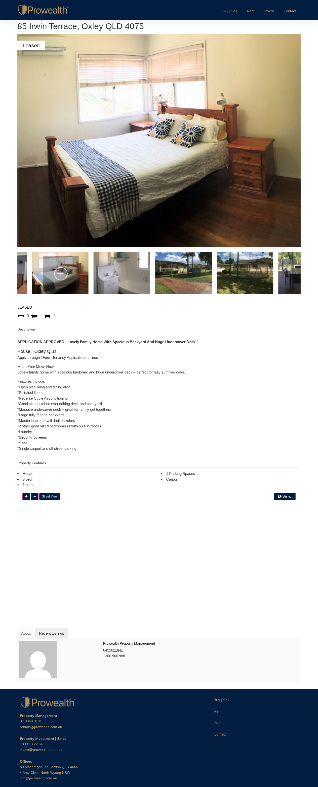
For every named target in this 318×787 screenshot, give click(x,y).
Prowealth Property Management (129, 643)
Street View (49, 496)
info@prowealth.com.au (38, 778)
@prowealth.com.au (41, 749)
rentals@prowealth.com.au (41, 727)
